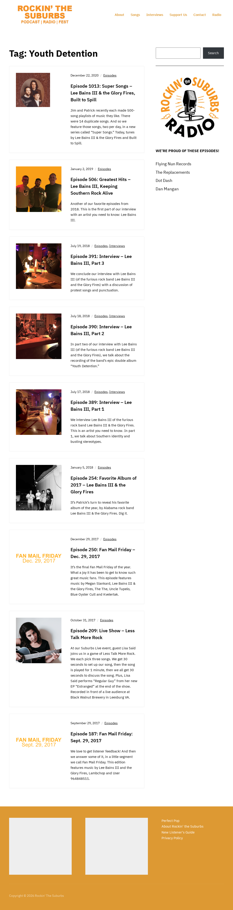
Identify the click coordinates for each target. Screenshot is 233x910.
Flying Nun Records (173, 163)
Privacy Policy (172, 838)
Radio (216, 15)
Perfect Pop (171, 820)
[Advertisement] (40, 846)
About (119, 15)
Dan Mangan (167, 188)
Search (213, 53)
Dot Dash (164, 180)
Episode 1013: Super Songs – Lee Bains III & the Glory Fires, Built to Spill (103, 93)
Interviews (154, 15)
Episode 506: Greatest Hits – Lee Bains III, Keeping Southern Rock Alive (101, 186)
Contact (199, 15)
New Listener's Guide (178, 832)
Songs (135, 15)
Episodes (109, 75)
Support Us (178, 15)
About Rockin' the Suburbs (182, 826)
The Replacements (173, 172)
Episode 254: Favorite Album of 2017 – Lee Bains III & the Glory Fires (104, 485)
